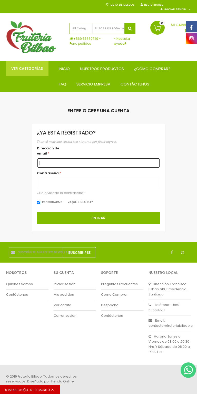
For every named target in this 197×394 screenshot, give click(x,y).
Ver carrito (62, 305)
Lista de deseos (123, 5)
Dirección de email (48, 151)
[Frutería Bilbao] (31, 37)
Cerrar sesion (65, 315)
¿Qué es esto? (80, 201)
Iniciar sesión (64, 284)
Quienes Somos (19, 284)
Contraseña (48, 173)
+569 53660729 (85, 38)
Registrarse (153, 5)
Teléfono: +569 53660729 (164, 307)
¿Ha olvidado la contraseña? (61, 193)
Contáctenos (17, 294)
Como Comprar (114, 294)
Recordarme (52, 202)
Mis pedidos (64, 294)
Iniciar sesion (175, 9)
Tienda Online (62, 381)
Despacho (110, 305)
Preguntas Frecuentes (119, 284)
